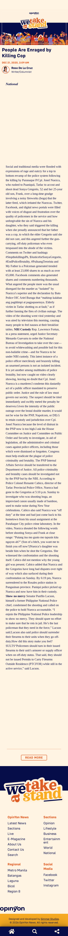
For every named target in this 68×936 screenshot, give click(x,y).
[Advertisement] (34, 127)
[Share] (57, 931)
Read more (34, 757)
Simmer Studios (50, 918)
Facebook (50, 875)
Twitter (48, 880)
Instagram (51, 885)
